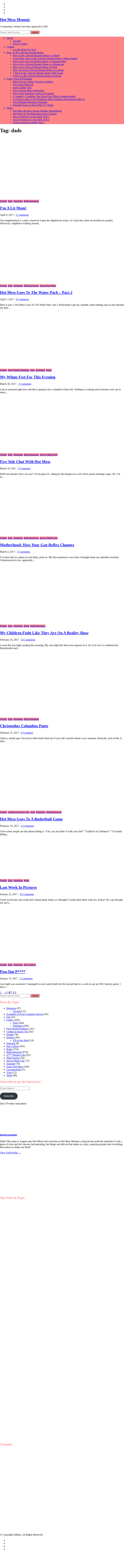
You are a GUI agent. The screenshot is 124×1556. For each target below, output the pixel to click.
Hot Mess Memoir (15, 19)
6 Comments (27, 825)
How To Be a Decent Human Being (24, 52)
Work (26, 880)
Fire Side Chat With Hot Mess (25, 461)
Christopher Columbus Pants (24, 726)
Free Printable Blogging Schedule (30, 102)
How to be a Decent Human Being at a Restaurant (38, 64)
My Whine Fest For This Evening (27, 377)
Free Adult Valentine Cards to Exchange (33, 93)
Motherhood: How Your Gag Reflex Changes (37, 545)
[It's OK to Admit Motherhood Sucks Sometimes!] (16, 1267)
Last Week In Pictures (18, 887)
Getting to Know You (19, 812)
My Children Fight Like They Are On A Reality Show (44, 633)
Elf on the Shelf (21, 1040)
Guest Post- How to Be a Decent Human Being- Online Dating (45, 58)
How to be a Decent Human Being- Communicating (39, 61)
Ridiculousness (31, 201)
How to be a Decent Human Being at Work (35, 67)
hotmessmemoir (8, 1134)
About (9, 38)
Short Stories (13, 1058)
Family (3, 201)
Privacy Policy (20, 43)
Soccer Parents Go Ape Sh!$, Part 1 (31, 116)
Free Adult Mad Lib (23, 84)
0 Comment (24, 468)
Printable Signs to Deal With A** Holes (33, 105)
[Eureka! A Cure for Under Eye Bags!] (16, 1300)
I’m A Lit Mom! (13, 208)
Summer (10, 1063)
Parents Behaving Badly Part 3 (28, 122)
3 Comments (24, 384)
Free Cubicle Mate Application (28, 90)
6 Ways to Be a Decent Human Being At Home (37, 76)
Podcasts (10, 1043)
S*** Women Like (16, 1055)
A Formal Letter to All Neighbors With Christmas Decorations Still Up (49, 99)
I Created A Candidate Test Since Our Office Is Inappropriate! (44, 96)
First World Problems (18, 370)
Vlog (9, 1072)
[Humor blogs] (18, 1191)
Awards (17, 41)
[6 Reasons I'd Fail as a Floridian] (16, 1399)
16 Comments (27, 894)
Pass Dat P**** (12, 972)
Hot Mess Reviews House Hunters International (37, 111)
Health (9, 1034)
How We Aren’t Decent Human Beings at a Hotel (38, 70)
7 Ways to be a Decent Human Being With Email (38, 73)
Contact (10, 46)
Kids (10, 201)
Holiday (10, 1037)
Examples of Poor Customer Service (24, 1014)
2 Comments (26, 978)
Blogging (11, 1008)
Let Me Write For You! (24, 49)
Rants (49, 370)
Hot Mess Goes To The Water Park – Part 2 (36, 292)
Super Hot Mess (48, 285)
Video (9, 108)
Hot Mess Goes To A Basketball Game (31, 819)
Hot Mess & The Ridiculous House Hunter (35, 113)
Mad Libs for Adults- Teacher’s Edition (33, 81)
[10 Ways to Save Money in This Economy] (16, 1333)
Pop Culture (30, 964)
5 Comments (22, 215)
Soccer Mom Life (48, 454)
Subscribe (9, 1096)
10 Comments (28, 639)
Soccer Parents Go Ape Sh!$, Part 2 (31, 119)
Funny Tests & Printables (19, 78)
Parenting (18, 201)
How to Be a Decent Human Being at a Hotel (36, 55)
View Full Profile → (10, 1152)
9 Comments (22, 299)
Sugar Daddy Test (22, 87)
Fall (8, 1017)
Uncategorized (13, 1069)
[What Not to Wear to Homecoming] (16, 1234)
